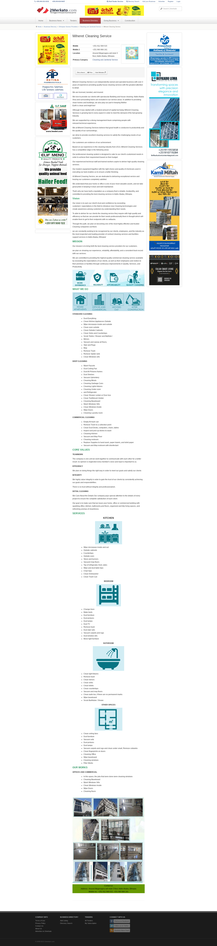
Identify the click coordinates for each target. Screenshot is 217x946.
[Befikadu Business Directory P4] (164, 113)
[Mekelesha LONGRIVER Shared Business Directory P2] (53, 49)
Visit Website (99, 72)
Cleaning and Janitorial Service (90, 26)
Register (170, 1)
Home (40, 21)
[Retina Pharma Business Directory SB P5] (53, 84)
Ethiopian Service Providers (68, 26)
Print (90, 72)
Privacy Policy (40, 923)
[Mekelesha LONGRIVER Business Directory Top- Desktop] (114, 10)
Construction (130, 21)
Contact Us (39, 926)
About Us (38, 928)
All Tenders (89, 920)
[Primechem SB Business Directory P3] (164, 49)
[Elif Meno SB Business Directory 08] (53, 182)
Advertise (161, 1)
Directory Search (133, 1)
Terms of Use (40, 920)
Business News (55, 21)
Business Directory (90, 21)
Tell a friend (81, 72)
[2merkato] (58, 10)
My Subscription (90, 923)
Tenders (73, 21)
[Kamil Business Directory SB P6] (164, 206)
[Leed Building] (53, 119)
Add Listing (64, 920)
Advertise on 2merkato (43, 931)
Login (178, 1)
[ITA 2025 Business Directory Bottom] (164, 270)
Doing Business (110, 21)
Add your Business (148, 1)
